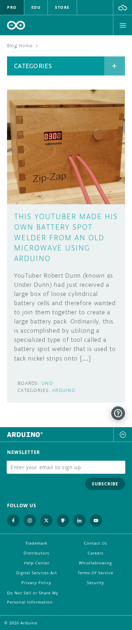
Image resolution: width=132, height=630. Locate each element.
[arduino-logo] (16, 25)
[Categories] (114, 65)
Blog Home (19, 46)
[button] (122, 7)
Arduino (64, 390)
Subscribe (105, 484)
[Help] (118, 413)
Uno (47, 383)
